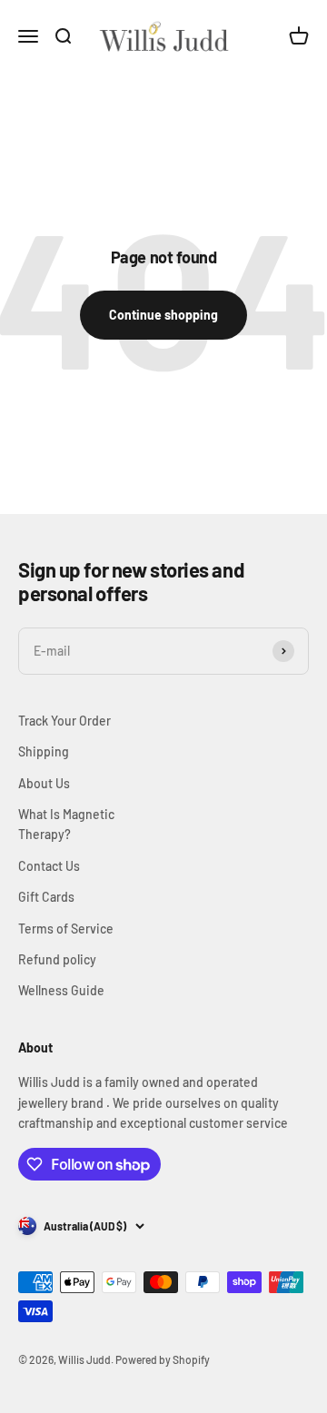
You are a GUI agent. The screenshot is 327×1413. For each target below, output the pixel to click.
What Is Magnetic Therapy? (66, 824)
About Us (44, 783)
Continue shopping (163, 314)
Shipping (43, 751)
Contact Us (49, 866)
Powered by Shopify (162, 1359)
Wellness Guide (61, 990)
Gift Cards (46, 896)
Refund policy (57, 959)
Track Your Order (64, 720)
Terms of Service (66, 928)
